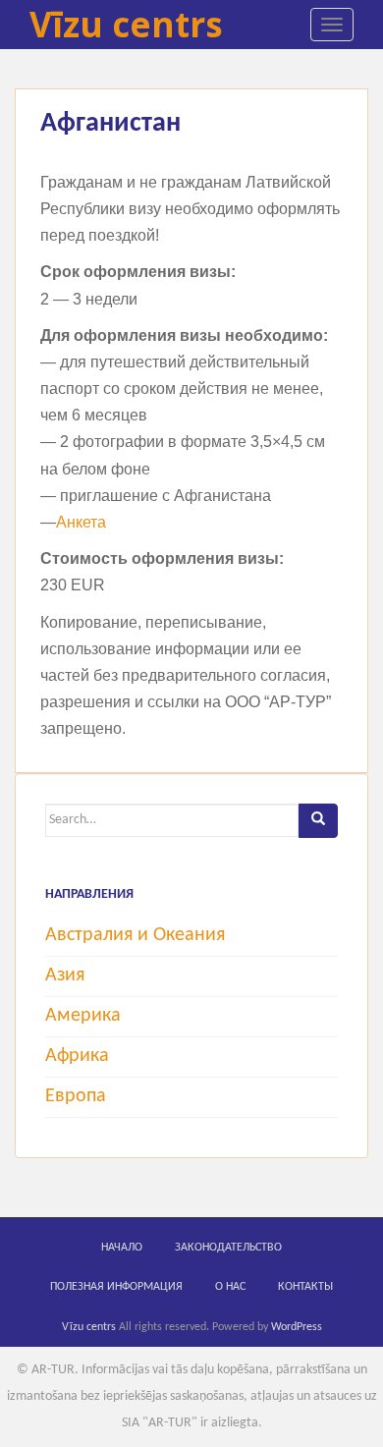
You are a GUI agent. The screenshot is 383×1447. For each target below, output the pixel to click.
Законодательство (228, 1247)
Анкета (81, 522)
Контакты (305, 1287)
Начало (121, 1247)
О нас (230, 1287)
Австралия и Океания (135, 935)
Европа (75, 1096)
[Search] (318, 821)
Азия (64, 975)
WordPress (296, 1327)
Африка (77, 1056)
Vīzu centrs (126, 24)
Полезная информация (116, 1287)
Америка (83, 1016)
